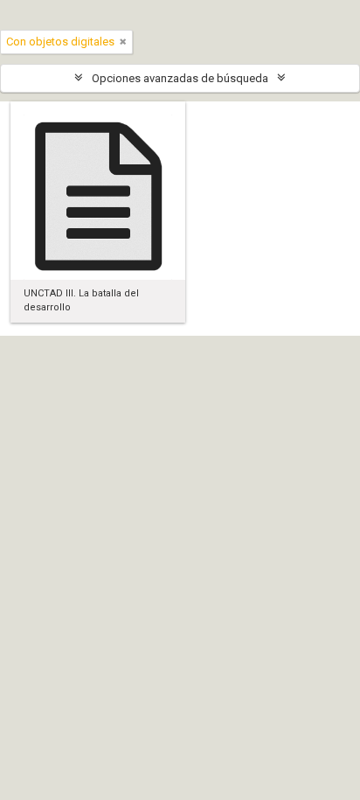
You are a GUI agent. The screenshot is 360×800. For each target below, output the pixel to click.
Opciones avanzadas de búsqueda (180, 78)
